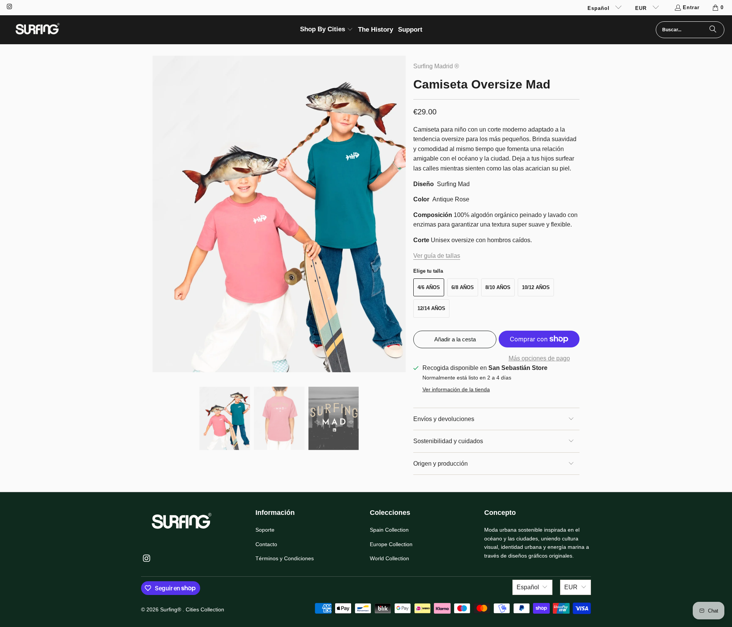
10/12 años (536, 287)
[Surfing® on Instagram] (9, 7)
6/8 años (462, 287)
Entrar (691, 7)
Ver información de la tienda (456, 389)
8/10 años (497, 287)
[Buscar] (713, 29)
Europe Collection (391, 544)
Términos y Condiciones (284, 558)
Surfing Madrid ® (436, 66)
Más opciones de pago (539, 358)
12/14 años (431, 308)
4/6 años (428, 287)
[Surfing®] (37, 29)
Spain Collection (389, 530)
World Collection (389, 558)
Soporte (264, 530)
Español (600, 8)
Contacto (266, 544)
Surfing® (171, 609)
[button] (326, 30)
